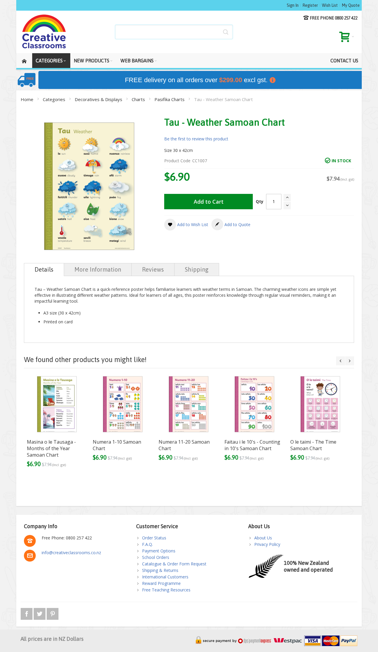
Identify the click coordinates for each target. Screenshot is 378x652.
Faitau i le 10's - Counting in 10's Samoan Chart (252, 445)
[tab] (44, 269)
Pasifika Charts (170, 99)
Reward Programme (161, 583)
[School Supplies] (44, 32)
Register (310, 5)
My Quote (351, 5)
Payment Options (158, 551)
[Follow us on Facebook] (27, 613)
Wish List (330, 5)
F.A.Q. (147, 544)
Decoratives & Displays (99, 99)
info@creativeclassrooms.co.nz (71, 552)
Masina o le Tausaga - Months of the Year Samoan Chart (51, 448)
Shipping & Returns (160, 570)
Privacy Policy (267, 544)
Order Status (154, 538)
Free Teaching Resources (166, 590)
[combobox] (174, 32)
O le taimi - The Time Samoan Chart (313, 445)
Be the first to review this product (196, 139)
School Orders (155, 557)
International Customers (165, 577)
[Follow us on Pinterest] (52, 613)
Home (28, 99)
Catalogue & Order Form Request (174, 564)
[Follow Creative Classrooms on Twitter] (40, 613)
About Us (263, 538)
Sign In (293, 5)
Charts (139, 99)
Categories (54, 99)
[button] (186, 225)
